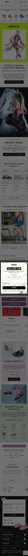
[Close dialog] (26, 263)
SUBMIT (14, 288)
